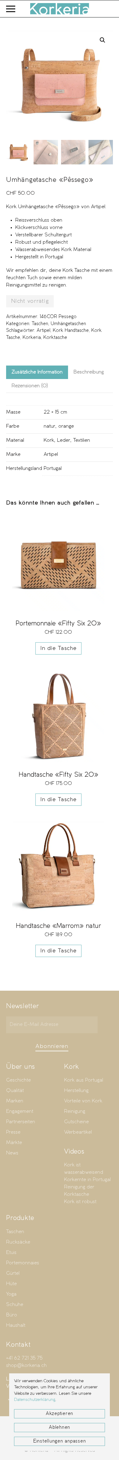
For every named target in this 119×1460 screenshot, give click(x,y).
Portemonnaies (22, 1263)
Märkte (14, 1142)
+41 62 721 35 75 (24, 1358)
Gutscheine (76, 1122)
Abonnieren (51, 1046)
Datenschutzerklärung (34, 1400)
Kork (49, 440)
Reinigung (74, 1111)
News (12, 1153)
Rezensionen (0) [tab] (30, 386)
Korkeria (32, 338)
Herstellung (76, 1090)
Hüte (11, 1284)
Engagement (19, 1111)
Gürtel (13, 1273)
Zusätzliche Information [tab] (37, 372)
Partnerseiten (20, 1122)
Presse (13, 1132)
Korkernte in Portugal (87, 1179)
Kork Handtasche (71, 330)
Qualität (15, 1090)
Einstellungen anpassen (59, 1441)
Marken (14, 1101)
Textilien (81, 440)
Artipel (43, 330)
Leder (63, 440)
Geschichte (18, 1080)
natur (49, 426)
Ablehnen (59, 1427)
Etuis (11, 1252)
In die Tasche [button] (58, 648)
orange (66, 426)
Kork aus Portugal (83, 1080)
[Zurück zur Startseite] (59, 8)
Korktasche (55, 338)
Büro (11, 1315)
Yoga (11, 1294)
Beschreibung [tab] (89, 372)
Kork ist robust (80, 1201)
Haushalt (15, 1325)
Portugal (53, 468)
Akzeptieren (59, 1414)
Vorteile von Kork (83, 1101)
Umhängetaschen (68, 324)
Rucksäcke (18, 1242)
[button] (10, 8)
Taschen (40, 324)
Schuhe (14, 1304)
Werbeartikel (78, 1132)
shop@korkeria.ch (26, 1365)
